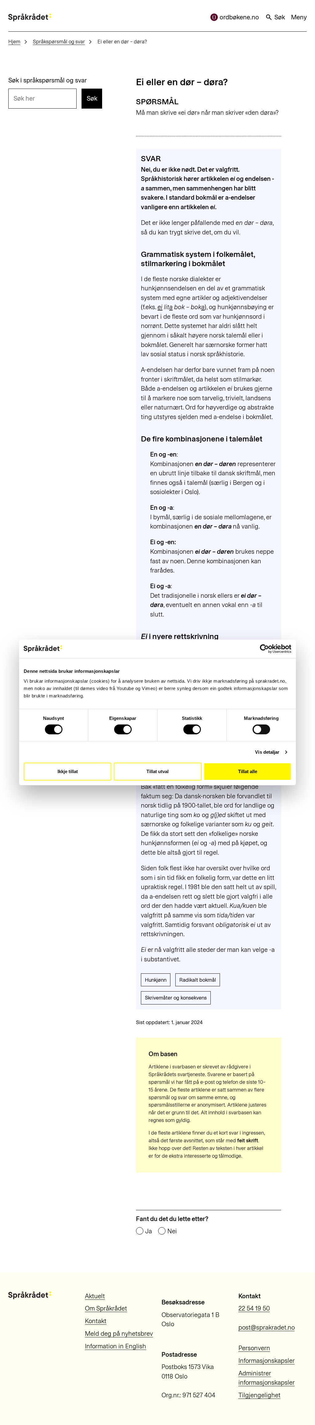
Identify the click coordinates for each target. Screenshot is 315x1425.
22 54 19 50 (254, 1308)
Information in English (115, 1346)
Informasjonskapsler (266, 1360)
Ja (148, 1231)
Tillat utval (157, 771)
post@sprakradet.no (266, 1327)
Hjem (14, 41)
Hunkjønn (155, 980)
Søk (279, 17)
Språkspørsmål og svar (59, 41)
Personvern (254, 1348)
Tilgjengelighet (259, 1395)
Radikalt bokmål (197, 980)
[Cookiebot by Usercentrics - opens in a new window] (264, 648)
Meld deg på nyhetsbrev (119, 1333)
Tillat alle (247, 771)
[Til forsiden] (29, 17)
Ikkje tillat (68, 771)
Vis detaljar (267, 752)
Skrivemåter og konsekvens (176, 998)
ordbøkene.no (239, 17)
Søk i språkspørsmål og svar (47, 80)
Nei (172, 1231)
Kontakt (95, 1321)
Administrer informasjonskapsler (266, 1378)
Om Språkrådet (106, 1308)
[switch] (123, 729)
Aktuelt (95, 1296)
